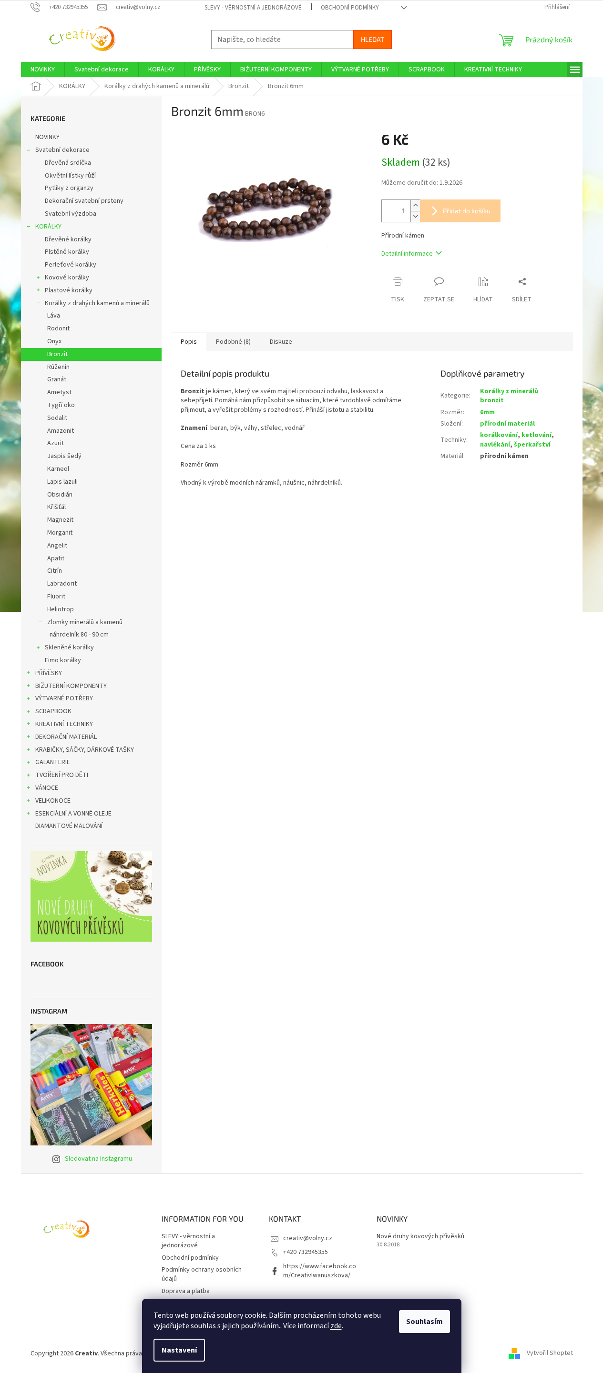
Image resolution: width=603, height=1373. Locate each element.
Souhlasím (424, 1321)
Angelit (57, 545)
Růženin (58, 367)
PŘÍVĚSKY (48, 673)
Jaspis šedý (64, 456)
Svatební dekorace (62, 150)
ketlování (536, 435)
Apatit (55, 558)
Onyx (54, 341)
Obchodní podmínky (350, 7)
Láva (53, 315)
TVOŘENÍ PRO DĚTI (61, 775)
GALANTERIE (52, 762)
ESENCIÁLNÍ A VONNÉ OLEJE (73, 813)
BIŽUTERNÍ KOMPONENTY (71, 686)
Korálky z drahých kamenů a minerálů (97, 303)
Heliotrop (60, 609)
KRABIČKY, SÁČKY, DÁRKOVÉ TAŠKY (84, 750)
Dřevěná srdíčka (68, 163)
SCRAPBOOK (53, 711)
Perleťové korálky (70, 264)
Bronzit (57, 354)
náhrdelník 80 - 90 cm (79, 634)
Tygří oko (61, 405)
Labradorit (62, 583)
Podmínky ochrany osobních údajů (202, 1274)
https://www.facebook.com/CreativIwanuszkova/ (319, 1271)
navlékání (495, 444)
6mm (487, 412)
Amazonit (60, 431)
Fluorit (56, 596)
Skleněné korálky (69, 647)
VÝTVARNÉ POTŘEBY (64, 698)
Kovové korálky (67, 277)
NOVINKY (47, 137)
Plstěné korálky (67, 252)
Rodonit (58, 328)
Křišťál (56, 507)
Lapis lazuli (62, 482)
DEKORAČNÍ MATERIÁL (66, 737)
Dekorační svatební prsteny (84, 201)
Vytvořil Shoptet (550, 1353)
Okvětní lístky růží (70, 175)
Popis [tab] (189, 342)
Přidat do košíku (467, 211)
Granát (56, 379)
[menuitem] (42, 69)
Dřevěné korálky (68, 239)
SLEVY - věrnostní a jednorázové (253, 7)
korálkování (499, 435)
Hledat (372, 39)
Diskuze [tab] (281, 342)
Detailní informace (407, 254)
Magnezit (60, 520)
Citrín (54, 571)
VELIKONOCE (53, 801)
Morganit (59, 532)
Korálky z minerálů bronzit (509, 396)
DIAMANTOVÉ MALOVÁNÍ (68, 826)
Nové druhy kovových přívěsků (420, 1236)
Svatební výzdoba (70, 214)
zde (336, 1326)
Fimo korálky (63, 660)
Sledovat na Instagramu (98, 1159)
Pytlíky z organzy (69, 188)
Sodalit (57, 418)
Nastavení (179, 1350)
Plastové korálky (68, 290)
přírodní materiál (507, 423)
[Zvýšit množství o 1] (415, 205)
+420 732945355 (305, 1252)
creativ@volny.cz (307, 1238)
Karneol (58, 469)
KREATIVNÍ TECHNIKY (64, 724)
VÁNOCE (46, 788)
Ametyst (59, 392)
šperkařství (532, 444)
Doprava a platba (186, 1291)
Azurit (55, 443)
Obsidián (59, 494)
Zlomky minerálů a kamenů (85, 622)
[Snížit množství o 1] (415, 216)
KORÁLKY (48, 226)
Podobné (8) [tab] (233, 342)
